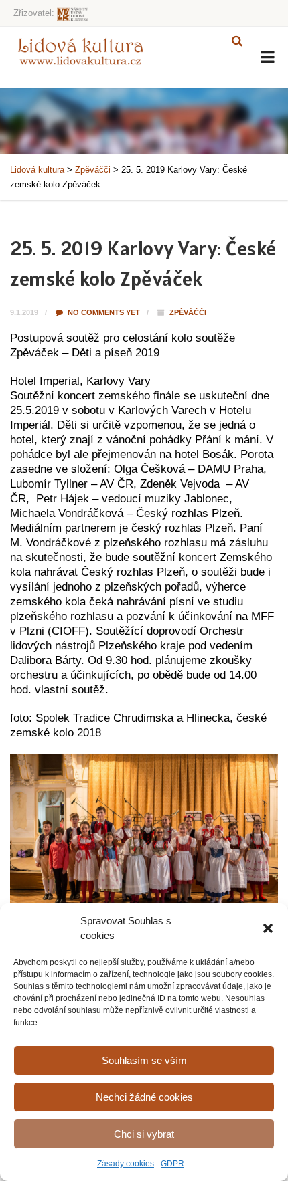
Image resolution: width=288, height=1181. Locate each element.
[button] (268, 928)
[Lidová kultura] (80, 50)
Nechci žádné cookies (144, 1097)
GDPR (172, 1163)
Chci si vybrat (144, 1134)
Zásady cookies (125, 1163)
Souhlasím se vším (144, 1060)
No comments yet (103, 312)
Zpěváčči (187, 312)
